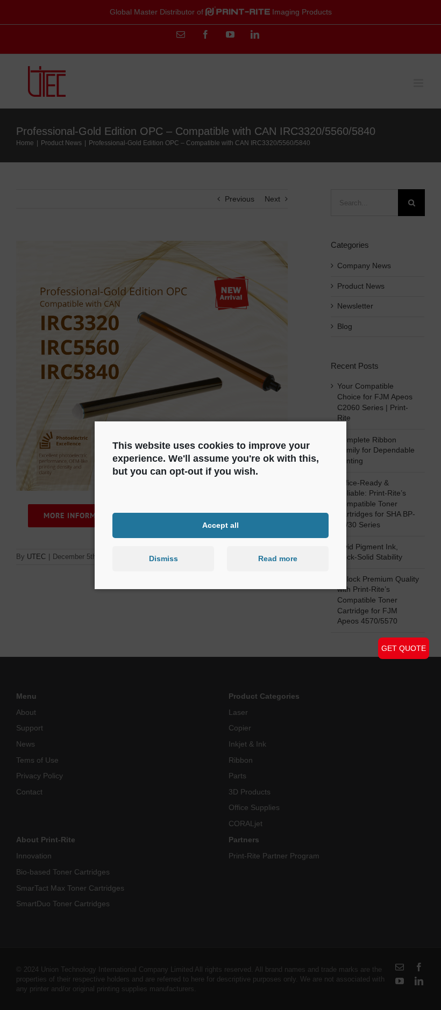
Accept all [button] (220, 525)
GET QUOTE (403, 648)
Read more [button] (277, 558)
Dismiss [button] (163, 558)
